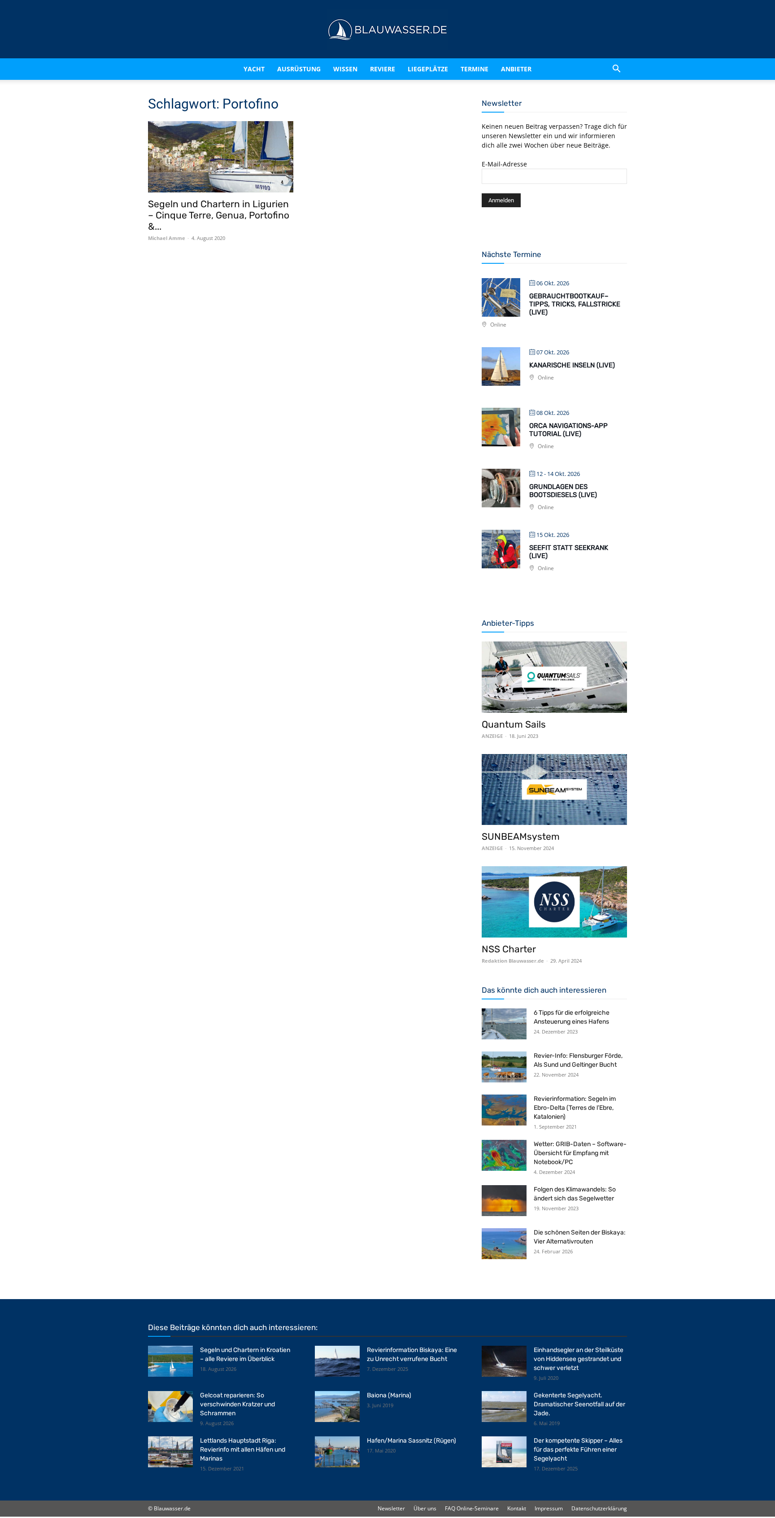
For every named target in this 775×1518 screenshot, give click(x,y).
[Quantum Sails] (554, 677)
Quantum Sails (514, 724)
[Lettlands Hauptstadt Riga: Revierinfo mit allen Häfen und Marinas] (170, 1451)
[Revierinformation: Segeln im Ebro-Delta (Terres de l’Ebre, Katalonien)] (504, 1110)
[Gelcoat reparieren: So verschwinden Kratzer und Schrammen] (170, 1406)
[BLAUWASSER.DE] (387, 29)
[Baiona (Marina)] (337, 1406)
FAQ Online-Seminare (472, 1508)
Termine (474, 69)
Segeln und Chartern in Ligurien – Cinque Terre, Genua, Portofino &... (218, 215)
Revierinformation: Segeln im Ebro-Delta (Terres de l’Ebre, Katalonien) (575, 1108)
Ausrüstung (299, 69)
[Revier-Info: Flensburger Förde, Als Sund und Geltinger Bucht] (504, 1066)
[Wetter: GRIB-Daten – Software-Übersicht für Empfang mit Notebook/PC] (504, 1155)
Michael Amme (166, 238)
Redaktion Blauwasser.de (513, 960)
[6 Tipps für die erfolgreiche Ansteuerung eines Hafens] (504, 1023)
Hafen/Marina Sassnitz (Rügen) (411, 1440)
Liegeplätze (428, 69)
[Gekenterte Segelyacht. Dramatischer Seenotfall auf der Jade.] (504, 1406)
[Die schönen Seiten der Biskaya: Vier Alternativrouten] (504, 1243)
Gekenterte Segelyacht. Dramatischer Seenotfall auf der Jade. (579, 1404)
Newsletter (391, 1508)
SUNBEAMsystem (521, 836)
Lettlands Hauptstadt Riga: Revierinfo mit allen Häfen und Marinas (242, 1449)
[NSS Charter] (554, 902)
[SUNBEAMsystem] (554, 789)
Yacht (254, 69)
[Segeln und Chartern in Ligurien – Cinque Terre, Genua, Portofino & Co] (220, 156)
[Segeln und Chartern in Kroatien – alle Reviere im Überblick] (170, 1361)
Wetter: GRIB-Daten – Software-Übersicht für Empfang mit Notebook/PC (580, 1153)
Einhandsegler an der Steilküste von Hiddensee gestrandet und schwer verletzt (578, 1359)
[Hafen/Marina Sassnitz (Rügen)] (337, 1451)
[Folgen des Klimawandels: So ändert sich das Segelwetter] (504, 1200)
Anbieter (516, 69)
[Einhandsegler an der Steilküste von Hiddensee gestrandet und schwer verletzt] (504, 1361)
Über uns (425, 1508)
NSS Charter (509, 949)
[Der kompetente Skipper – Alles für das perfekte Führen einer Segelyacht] (504, 1451)
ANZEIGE (492, 736)
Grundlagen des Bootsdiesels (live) (563, 491)
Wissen (345, 69)
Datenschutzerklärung (599, 1508)
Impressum (549, 1508)
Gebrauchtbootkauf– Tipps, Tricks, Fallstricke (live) (574, 304)
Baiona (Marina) (389, 1395)
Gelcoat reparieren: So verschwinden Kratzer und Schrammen (237, 1404)
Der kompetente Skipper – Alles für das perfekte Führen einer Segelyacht (578, 1449)
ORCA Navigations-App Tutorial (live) (568, 430)
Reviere (382, 69)
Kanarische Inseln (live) (572, 365)
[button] (616, 69)
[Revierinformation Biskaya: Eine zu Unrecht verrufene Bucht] (337, 1361)
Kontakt (516, 1508)
